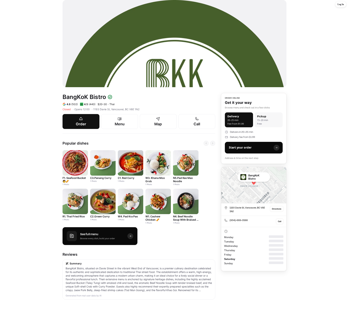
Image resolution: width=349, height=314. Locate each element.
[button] (340, 4)
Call (279, 221)
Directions (276, 208)
